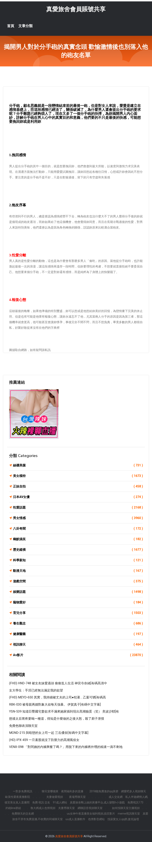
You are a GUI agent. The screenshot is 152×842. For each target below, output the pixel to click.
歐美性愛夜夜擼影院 (17, 796)
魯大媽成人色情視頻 (42, 808)
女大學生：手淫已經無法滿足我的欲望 (36, 690)
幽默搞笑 (78, 539)
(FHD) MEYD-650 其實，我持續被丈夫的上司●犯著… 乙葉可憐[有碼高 (57, 697)
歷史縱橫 (78, 549)
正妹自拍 (78, 486)
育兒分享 (78, 613)
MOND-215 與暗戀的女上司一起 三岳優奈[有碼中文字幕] (48, 733)
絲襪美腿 (78, 465)
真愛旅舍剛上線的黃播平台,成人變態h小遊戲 (97, 802)
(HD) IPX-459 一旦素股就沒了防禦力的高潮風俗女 (44, 740)
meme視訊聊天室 (129, 813)
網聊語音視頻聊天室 (90, 808)
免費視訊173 (135, 802)
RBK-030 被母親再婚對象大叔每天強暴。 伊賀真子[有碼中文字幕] (55, 704)
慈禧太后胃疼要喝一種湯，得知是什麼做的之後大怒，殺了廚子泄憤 (56, 718)
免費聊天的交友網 (23, 813)
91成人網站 (60, 802)
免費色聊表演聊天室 (23, 726)
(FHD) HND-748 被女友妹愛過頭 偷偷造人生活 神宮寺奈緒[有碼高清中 (58, 683)
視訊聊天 (78, 644)
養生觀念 (78, 623)
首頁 (10, 26)
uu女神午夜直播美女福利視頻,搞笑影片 (91, 813)
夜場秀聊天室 (77, 796)
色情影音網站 (96, 819)
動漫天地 (78, 571)
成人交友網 (116, 796)
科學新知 (78, 560)
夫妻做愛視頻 (54, 796)
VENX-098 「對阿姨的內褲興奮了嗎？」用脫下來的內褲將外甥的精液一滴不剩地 (66, 747)
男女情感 (78, 518)
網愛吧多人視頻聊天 (133, 791)
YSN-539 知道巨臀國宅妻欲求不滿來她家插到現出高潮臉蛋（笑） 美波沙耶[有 (64, 711)
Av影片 (78, 655)
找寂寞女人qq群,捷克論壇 (123, 819)
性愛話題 (78, 507)
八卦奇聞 (78, 528)
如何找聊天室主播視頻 (126, 808)
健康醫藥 (78, 634)
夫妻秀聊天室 (66, 808)
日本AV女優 (78, 497)
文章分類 (25, 26)
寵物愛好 (78, 602)
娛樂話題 (78, 592)
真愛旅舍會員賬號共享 (76, 9)
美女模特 (78, 476)
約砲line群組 (13, 808)
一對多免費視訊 (22, 791)
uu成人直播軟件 (75, 819)
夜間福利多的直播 (72, 791)
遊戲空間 (78, 581)
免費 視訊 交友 (41, 802)
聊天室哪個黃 (50, 791)
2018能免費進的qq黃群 (103, 791)
